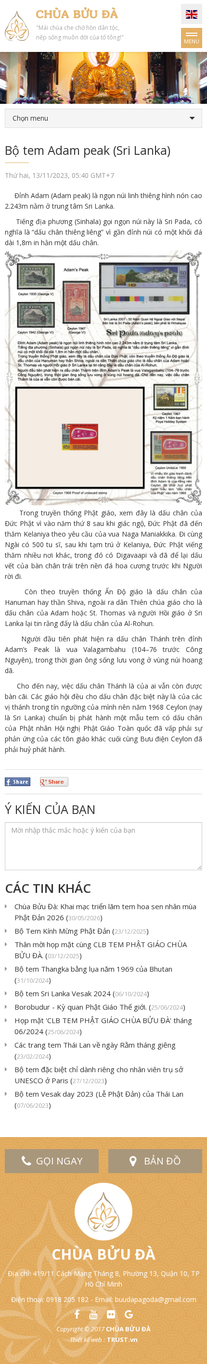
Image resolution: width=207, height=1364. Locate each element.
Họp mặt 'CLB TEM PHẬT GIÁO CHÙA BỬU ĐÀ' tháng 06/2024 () (103, 1025)
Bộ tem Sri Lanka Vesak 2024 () (81, 993)
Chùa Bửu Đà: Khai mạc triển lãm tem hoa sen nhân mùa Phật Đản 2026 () (105, 911)
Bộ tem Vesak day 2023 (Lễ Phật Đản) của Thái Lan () (98, 1099)
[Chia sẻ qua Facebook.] (17, 781)
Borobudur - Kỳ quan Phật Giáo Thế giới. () (99, 1007)
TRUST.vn (122, 1339)
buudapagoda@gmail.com (155, 1299)
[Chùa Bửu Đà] (17, 25)
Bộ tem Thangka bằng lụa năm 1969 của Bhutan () (93, 974)
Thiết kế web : (87, 1339)
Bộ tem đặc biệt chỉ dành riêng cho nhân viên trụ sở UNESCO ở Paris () (98, 1074)
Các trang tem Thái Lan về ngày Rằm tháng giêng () (95, 1050)
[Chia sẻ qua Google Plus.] (54, 781)
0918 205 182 (67, 1299)
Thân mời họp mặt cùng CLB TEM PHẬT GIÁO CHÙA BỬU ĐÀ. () (100, 949)
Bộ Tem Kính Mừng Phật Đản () (81, 931)
